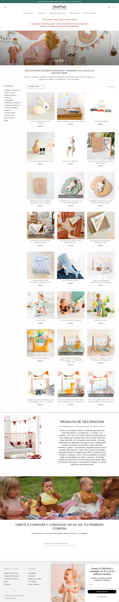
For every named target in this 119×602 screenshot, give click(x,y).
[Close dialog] (117, 566)
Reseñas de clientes (11, 579)
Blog (5, 581)
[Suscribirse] (74, 543)
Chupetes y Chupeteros (12, 90)
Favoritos (31, 576)
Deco (6, 120)
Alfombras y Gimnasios (12, 105)
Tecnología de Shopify (10, 598)
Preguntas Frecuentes (11, 576)
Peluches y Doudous (11, 107)
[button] (5, 7)
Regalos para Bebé (34, 579)
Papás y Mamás (33, 584)
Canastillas (32, 573)
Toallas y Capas (9, 92)
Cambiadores (8, 100)
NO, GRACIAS (102, 596)
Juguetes (7, 110)
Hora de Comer (9, 115)
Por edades (32, 581)
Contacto (7, 584)
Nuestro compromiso (11, 573)
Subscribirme (102, 591)
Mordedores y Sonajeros (12, 102)
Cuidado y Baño (9, 113)
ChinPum (11, 595)
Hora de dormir (9, 117)
